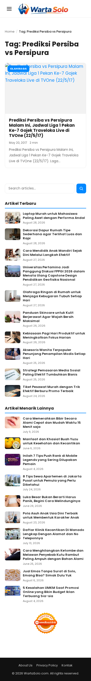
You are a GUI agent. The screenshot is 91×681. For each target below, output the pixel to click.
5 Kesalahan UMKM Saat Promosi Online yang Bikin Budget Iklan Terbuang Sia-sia (51, 592)
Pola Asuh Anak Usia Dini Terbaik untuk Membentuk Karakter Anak (51, 515)
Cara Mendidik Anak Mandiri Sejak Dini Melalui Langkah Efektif (52, 253)
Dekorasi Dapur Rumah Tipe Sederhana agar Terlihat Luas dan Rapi (52, 234)
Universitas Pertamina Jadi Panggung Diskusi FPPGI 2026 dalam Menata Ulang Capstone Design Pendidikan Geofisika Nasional (54, 273)
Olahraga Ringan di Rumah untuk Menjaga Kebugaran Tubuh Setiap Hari (52, 296)
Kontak (67, 665)
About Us (25, 665)
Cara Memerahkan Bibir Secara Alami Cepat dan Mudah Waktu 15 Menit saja (52, 423)
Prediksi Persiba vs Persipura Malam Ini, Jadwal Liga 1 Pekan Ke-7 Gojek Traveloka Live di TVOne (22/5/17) (42, 128)
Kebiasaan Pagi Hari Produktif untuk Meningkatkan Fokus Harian (54, 336)
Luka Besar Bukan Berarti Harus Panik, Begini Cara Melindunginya (51, 499)
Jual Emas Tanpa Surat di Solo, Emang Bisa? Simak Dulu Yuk (49, 573)
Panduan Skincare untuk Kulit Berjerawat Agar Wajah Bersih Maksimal (48, 317)
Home (10, 31)
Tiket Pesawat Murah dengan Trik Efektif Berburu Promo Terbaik (51, 389)
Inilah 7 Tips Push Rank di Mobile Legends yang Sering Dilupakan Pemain (50, 460)
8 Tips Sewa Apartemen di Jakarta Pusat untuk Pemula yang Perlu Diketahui (52, 481)
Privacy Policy (47, 665)
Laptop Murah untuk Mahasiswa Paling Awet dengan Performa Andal (54, 216)
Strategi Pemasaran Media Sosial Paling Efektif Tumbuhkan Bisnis (51, 372)
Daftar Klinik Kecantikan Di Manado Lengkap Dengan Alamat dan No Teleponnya (53, 534)
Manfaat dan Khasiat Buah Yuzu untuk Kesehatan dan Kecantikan (51, 441)
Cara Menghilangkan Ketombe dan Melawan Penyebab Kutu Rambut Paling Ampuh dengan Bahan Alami (53, 555)
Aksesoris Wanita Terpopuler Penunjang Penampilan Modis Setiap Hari (54, 354)
